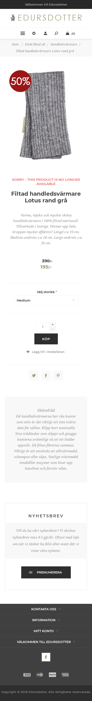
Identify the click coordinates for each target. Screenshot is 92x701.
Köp (46, 339)
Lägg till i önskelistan (48, 352)
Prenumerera (49, 572)
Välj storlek (46, 292)
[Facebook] (46, 657)
